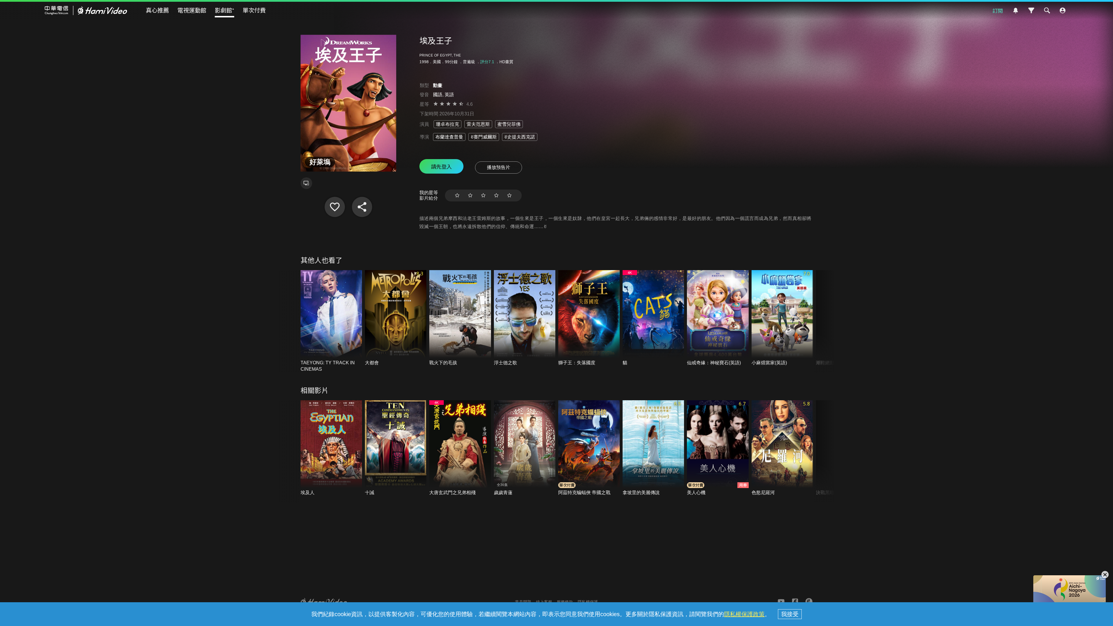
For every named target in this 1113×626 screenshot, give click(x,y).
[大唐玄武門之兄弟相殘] (460, 448)
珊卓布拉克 (447, 124)
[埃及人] (331, 448)
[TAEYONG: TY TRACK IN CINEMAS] (331, 321)
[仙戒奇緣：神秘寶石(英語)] (717, 318)
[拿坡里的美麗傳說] (653, 448)
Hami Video (86, 10)
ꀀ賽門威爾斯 (484, 136)
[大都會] (395, 318)
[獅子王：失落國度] (589, 318)
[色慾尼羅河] (782, 448)
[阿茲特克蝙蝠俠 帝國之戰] (589, 448)
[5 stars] (509, 195)
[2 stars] (470, 195)
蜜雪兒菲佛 (509, 124)
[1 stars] (457, 195)
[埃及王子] (335, 207)
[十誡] (395, 448)
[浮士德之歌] (524, 318)
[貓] (653, 318)
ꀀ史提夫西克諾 (519, 136)
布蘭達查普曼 (449, 136)
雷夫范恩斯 (478, 124)
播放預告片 (498, 167)
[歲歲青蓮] (524, 448)
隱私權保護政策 (744, 614)
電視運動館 (191, 10)
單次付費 (254, 10)
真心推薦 (157, 10)
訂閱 (997, 10)
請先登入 (441, 166)
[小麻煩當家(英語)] (782, 318)
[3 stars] (483, 195)
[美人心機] (717, 448)
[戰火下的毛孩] (460, 318)
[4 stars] (496, 195)
